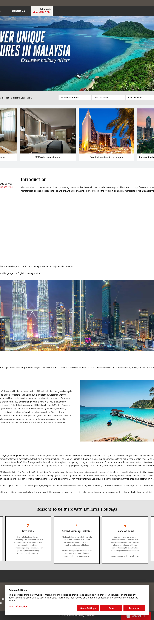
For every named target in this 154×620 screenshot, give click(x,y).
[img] (47, 134)
